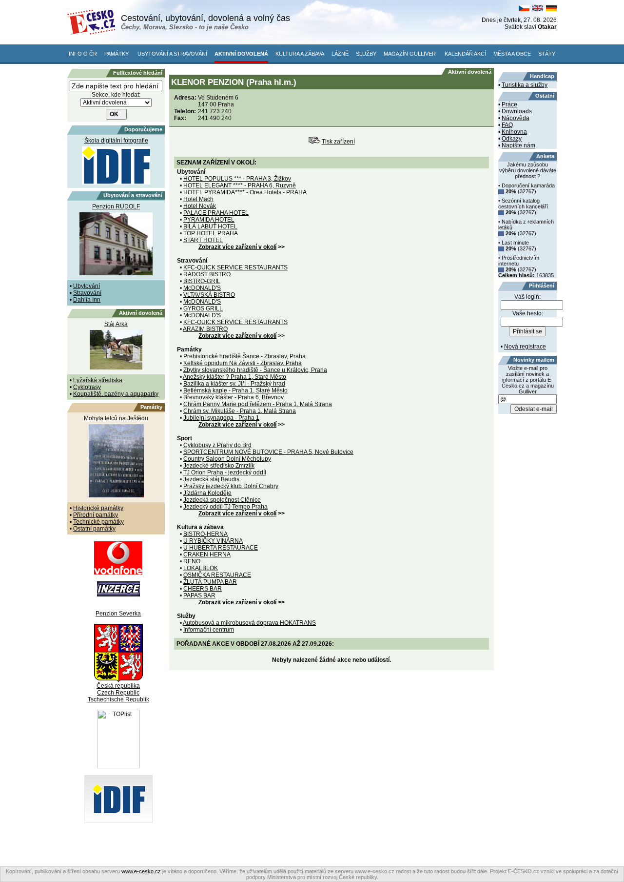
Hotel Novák (199, 206)
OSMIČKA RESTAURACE (217, 575)
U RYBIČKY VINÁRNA (213, 540)
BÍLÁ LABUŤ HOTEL (210, 226)
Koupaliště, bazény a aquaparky (115, 393)
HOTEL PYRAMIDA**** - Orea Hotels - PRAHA (245, 192)
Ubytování (86, 286)
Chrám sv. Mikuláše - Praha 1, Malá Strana (239, 411)
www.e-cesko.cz (141, 871)
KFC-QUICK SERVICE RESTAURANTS (235, 267)
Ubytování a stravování (172, 54)
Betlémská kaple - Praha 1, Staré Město (235, 390)
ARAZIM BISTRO (205, 329)
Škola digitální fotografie (116, 140)
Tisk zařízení (338, 141)
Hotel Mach (198, 199)
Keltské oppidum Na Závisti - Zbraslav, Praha (242, 363)
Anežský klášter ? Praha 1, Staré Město (234, 376)
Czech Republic (118, 692)
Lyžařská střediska (97, 380)
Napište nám (518, 145)
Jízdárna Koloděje (207, 493)
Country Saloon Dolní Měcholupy (227, 458)
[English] (537, 9)
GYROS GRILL (203, 308)
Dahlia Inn (86, 299)
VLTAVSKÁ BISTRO (209, 294)
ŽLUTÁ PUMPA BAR (210, 581)
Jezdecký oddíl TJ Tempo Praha (225, 506)
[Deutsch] (551, 9)
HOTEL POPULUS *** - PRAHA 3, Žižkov (237, 178)
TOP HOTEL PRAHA (210, 233)
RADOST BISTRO (207, 274)
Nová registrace (525, 346)
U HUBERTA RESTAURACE (220, 547)
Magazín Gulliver (410, 54)
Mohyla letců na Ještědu (116, 418)
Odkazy (512, 138)
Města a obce (512, 54)
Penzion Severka (118, 613)
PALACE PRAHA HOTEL (216, 212)
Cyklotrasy (87, 387)
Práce (509, 104)
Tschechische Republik (118, 699)
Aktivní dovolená (241, 54)
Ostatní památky (94, 528)
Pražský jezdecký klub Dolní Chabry (230, 486)
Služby (366, 54)
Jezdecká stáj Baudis (211, 479)
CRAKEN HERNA (207, 554)
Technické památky (98, 521)
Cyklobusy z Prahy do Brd (217, 445)
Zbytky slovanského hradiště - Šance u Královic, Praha (255, 370)
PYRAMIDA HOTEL (208, 219)
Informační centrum (208, 629)
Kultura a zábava (299, 54)
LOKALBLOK (200, 568)
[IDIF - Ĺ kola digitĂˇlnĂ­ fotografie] (118, 821)
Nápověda (515, 118)
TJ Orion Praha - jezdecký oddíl (224, 472)
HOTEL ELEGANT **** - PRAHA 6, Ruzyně (239, 185)
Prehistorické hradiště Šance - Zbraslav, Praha (244, 356)
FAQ (507, 125)
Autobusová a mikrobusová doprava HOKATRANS (249, 622)
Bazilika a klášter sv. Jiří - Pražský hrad (234, 383)
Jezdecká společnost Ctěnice (222, 499)
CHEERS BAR (202, 588)
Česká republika (118, 685)
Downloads (517, 111)
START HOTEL (203, 240)
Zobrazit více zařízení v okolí (237, 247)
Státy (546, 54)
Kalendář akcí (465, 54)
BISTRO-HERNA (205, 534)
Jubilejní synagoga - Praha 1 (221, 417)
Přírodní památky (95, 515)
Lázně (340, 54)
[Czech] (524, 9)
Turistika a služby (524, 85)
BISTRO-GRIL (201, 281)
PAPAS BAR (199, 595)
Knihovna (514, 131)
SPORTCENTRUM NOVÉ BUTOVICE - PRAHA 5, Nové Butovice (268, 452)
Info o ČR (83, 54)
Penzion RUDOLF (116, 206)
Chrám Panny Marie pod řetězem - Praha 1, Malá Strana (257, 404)
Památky (116, 54)
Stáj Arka (116, 324)
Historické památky (98, 508)
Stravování (87, 292)
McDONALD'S (202, 288)
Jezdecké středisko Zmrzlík (218, 465)
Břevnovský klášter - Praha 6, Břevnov (233, 397)
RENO (191, 561)
